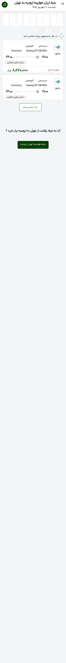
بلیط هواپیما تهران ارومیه (33, 144)
